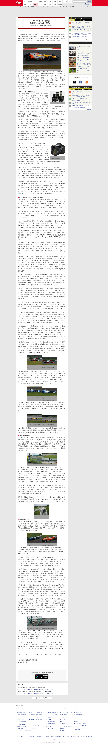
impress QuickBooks (80, 714)
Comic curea (78, 712)
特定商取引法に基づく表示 (87, 736)
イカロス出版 (63, 708)
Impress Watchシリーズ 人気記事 (80, 87)
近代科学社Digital (52, 728)
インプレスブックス (35, 725)
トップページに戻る (41, 698)
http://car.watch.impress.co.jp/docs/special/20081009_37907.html (35, 689)
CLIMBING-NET (51, 723)
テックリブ (62, 728)
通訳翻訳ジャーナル (66, 714)
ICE (75, 708)
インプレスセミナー (35, 717)
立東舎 (49, 717)
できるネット (20, 728)
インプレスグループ (75, 736)
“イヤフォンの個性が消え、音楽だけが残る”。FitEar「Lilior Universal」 (83, 59)
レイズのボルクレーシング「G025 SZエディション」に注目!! (84, 48)
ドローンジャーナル (21, 719)
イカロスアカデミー (66, 719)
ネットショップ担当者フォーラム (38, 712)
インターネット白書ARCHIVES (24, 730)
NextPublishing (34, 728)
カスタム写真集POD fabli (81, 725)
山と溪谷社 (48, 719)
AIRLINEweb (64, 710)
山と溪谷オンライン (52, 721)
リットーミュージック (53, 710)
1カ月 (89, 20)
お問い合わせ (31, 736)
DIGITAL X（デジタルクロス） (37, 719)
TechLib (63, 730)
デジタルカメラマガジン (22, 726)
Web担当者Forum (21, 712)
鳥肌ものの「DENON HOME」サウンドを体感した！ (83, 70)
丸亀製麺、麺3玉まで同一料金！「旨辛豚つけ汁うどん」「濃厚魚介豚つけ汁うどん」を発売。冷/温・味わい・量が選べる (81, 96)
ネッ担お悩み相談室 (21, 721)
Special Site (75, 43)
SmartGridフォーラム (35, 710)
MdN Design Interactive (67, 726)
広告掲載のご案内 (39, 736)
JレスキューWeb (65, 717)
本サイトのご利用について (21, 736)
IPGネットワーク (77, 721)
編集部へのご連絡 (49, 736)
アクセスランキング (77, 18)
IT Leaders (19, 717)
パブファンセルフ (79, 719)
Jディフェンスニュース (67, 712)
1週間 (83, 20)
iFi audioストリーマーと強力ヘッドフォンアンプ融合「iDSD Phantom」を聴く (84, 53)
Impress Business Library (36, 714)
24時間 (77, 20)
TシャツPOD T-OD (52, 714)
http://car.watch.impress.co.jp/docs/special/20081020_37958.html (35, 693)
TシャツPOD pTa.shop (81, 723)
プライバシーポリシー (59, 736)
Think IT (19, 710)
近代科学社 (48, 726)
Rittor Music (49, 708)
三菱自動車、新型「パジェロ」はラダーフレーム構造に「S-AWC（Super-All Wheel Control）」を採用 (81, 38)
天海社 (77, 710)
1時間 (71, 20)
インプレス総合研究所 (22, 714)
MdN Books (64, 723)
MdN (61, 721)
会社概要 (67, 736)
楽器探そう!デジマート (53, 712)
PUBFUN (76, 717)
